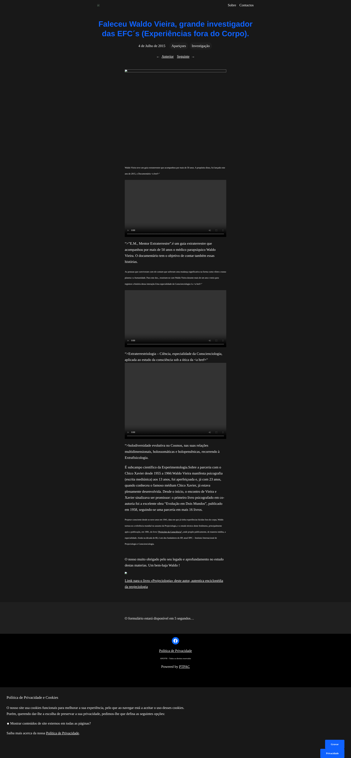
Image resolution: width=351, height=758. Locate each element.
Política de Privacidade (175, 651)
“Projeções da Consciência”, (170, 532)
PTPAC (184, 667)
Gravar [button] (335, 744)
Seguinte (183, 56)
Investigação (201, 46)
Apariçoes (179, 46)
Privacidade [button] (332, 753)
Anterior (168, 56)
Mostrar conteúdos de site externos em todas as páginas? (50, 723)
